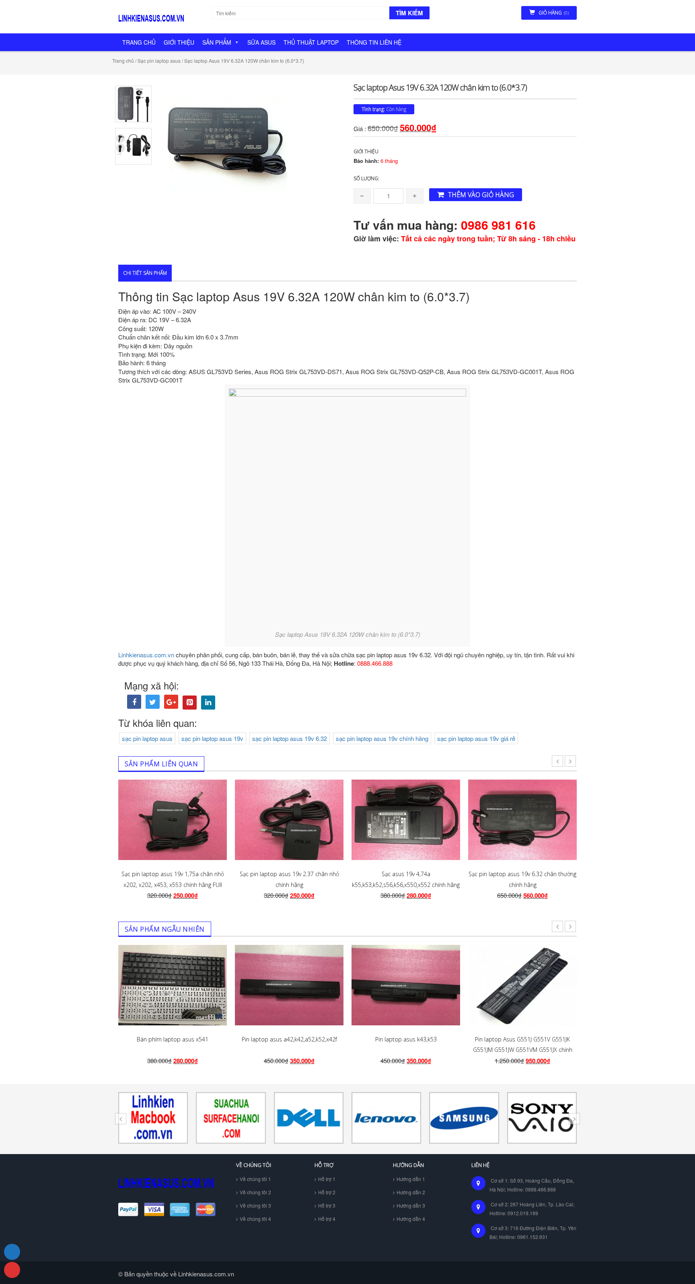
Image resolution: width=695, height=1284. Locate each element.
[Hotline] (12, 1270)
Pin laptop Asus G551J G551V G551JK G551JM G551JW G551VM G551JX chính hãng (522, 1049)
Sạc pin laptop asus (159, 60)
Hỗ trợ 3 (326, 1205)
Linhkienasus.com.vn (146, 654)
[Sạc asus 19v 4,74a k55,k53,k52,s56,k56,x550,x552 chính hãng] (406, 820)
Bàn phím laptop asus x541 (172, 1039)
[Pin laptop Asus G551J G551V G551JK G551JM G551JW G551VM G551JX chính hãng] (522, 985)
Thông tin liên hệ (374, 42)
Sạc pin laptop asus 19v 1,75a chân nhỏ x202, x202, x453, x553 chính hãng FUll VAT (172, 884)
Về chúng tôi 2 (255, 1192)
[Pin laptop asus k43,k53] (406, 985)
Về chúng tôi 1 (255, 1178)
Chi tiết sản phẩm (145, 273)
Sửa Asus (261, 42)
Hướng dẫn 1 (411, 1178)
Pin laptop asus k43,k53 (406, 1039)
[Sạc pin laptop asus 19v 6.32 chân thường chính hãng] (522, 820)
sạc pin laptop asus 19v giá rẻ (476, 738)
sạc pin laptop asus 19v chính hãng (382, 738)
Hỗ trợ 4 (326, 1218)
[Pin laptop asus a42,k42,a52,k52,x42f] (289, 985)
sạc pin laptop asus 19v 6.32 (289, 738)
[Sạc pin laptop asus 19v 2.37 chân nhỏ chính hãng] (289, 820)
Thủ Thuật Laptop (311, 42)
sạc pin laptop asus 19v (212, 738)
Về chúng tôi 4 (255, 1218)
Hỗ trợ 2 (326, 1192)
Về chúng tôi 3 (255, 1205)
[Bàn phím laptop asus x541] (172, 985)
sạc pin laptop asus (147, 738)
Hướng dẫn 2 (411, 1192)
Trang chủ (139, 42)
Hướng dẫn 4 (411, 1218)
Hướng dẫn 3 (411, 1205)
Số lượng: (366, 178)
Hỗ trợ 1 (326, 1178)
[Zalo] (12, 1252)
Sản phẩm (216, 42)
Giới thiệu (179, 42)
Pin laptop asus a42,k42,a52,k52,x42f (289, 1039)
